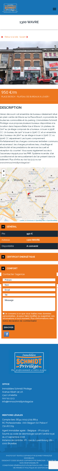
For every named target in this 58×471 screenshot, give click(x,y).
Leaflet (22, 220)
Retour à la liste (11, 37)
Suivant (22, 37)
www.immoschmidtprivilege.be (14, 162)
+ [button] (4, 171)
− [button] (4, 175)
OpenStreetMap (52, 220)
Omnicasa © (31, 220)
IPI (25, 440)
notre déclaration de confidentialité (20, 321)
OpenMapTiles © (41, 220)
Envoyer (8, 327)
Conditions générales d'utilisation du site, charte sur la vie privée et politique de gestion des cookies (29, 466)
